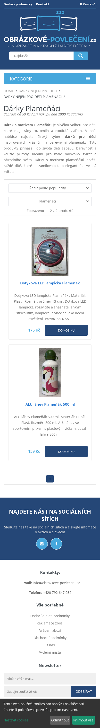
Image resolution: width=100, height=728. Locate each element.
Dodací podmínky (18, 4)
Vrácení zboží (50, 630)
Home (9, 90)
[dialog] (50, 713)
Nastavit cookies (15, 720)
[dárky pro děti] (50, 48)
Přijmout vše (83, 720)
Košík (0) (89, 4)
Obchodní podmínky (50, 637)
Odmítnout (60, 720)
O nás (50, 645)
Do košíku (66, 330)
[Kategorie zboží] (88, 79)
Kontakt (43, 4)
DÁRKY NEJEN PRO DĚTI (38, 90)
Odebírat (83, 691)
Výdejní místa (50, 652)
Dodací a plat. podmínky (50, 616)
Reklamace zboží (50, 623)
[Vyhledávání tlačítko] (81, 56)
